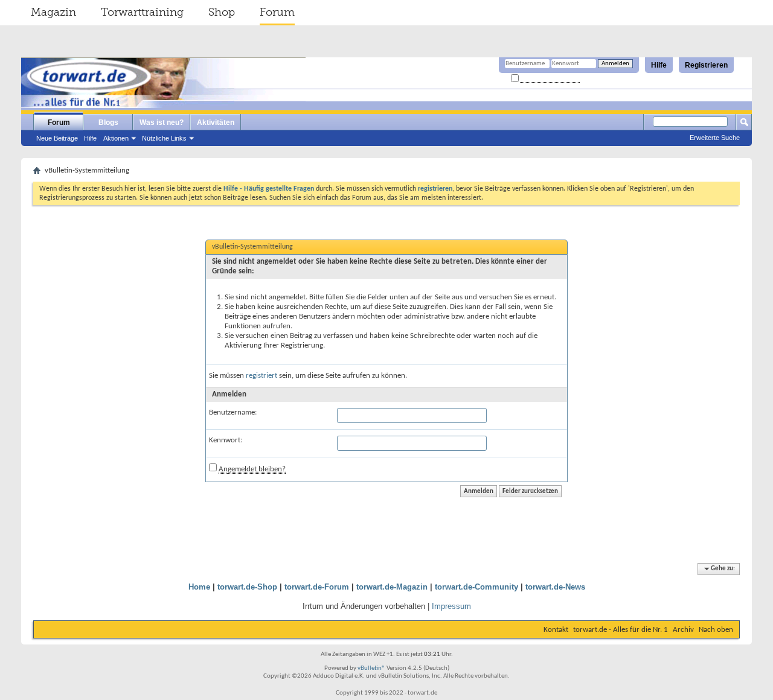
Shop (221, 12)
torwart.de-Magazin (392, 586)
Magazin (53, 12)
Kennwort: (225, 440)
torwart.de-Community (476, 586)
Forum (277, 12)
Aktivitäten (215, 122)
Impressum (451, 606)
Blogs (108, 122)
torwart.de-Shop (247, 586)
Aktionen (116, 138)
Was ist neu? (162, 122)
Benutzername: (233, 412)
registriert (261, 376)
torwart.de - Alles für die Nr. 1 (620, 630)
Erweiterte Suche (715, 137)
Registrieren (706, 65)
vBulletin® (371, 668)
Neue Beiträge (57, 138)
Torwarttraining (142, 12)
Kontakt (556, 630)
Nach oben (716, 630)
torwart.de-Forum (316, 586)
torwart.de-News (555, 586)
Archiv (683, 630)
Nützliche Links (164, 138)
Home (199, 586)
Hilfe (659, 65)
